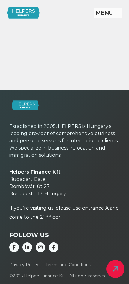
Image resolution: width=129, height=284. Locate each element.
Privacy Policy (23, 264)
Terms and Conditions (68, 264)
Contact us (115, 269)
